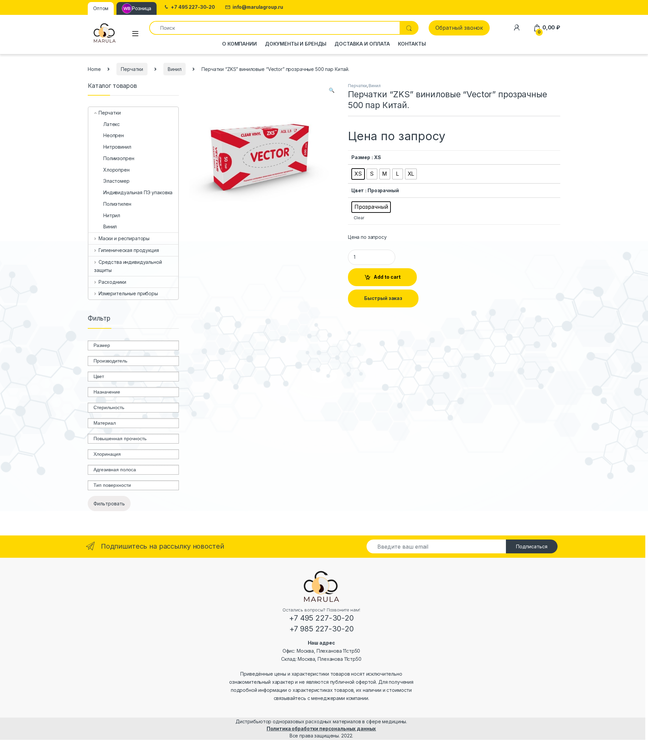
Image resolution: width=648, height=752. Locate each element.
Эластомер (116, 181)
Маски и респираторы (124, 238)
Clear (359, 217)
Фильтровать (109, 503)
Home (94, 69)
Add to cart (387, 277)
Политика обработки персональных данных (321, 728)
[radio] (358, 174)
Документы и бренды (295, 44)
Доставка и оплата (362, 44)
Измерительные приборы (128, 293)
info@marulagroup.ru (258, 7)
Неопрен (113, 135)
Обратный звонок (459, 27)
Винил (174, 69)
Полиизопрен (118, 158)
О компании (239, 44)
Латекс (111, 124)
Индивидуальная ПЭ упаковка (137, 192)
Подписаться (531, 546)
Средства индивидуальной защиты (128, 266)
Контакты (412, 44)
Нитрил (111, 215)
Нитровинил (117, 147)
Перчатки (132, 69)
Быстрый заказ (383, 298)
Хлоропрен (116, 170)
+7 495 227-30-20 (193, 7)
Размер (360, 157)
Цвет (357, 190)
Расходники (112, 282)
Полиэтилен (117, 204)
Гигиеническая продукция (129, 250)
